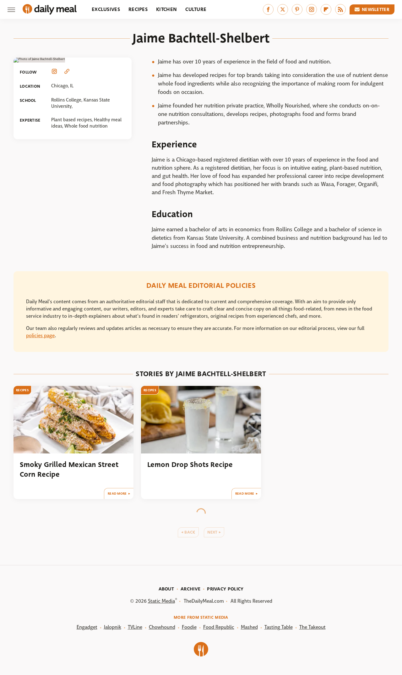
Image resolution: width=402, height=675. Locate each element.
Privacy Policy (225, 588)
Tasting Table (278, 627)
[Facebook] (268, 9)
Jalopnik (112, 627)
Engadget (87, 627)
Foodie (189, 627)
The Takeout (312, 627)
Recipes (138, 9)
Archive (190, 588)
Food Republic (218, 627)
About (166, 588)
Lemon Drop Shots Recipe (190, 464)
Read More (117, 493)
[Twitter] (282, 9)
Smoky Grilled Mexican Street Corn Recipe (69, 469)
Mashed (249, 627)
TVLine (135, 627)
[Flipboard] (326, 9)
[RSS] (340, 9)
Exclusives (106, 9)
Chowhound (162, 627)
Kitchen (166, 9)
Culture (195, 9)
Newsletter (375, 9)
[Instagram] (311, 9)
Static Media (161, 601)
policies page (40, 335)
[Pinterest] (297, 9)
